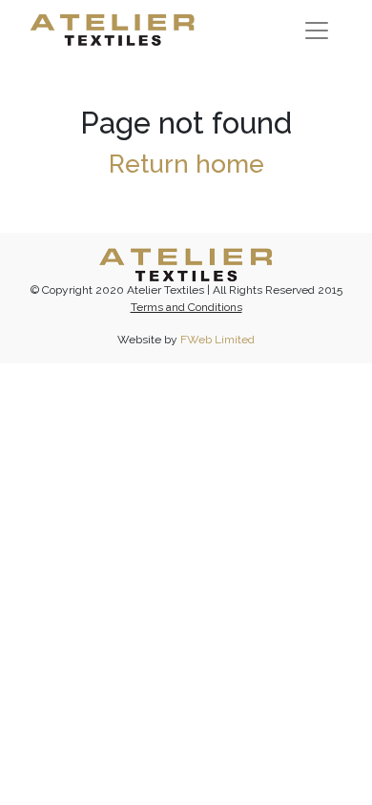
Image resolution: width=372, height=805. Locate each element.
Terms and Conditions (186, 307)
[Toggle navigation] (316, 30)
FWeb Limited (217, 339)
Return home (186, 163)
